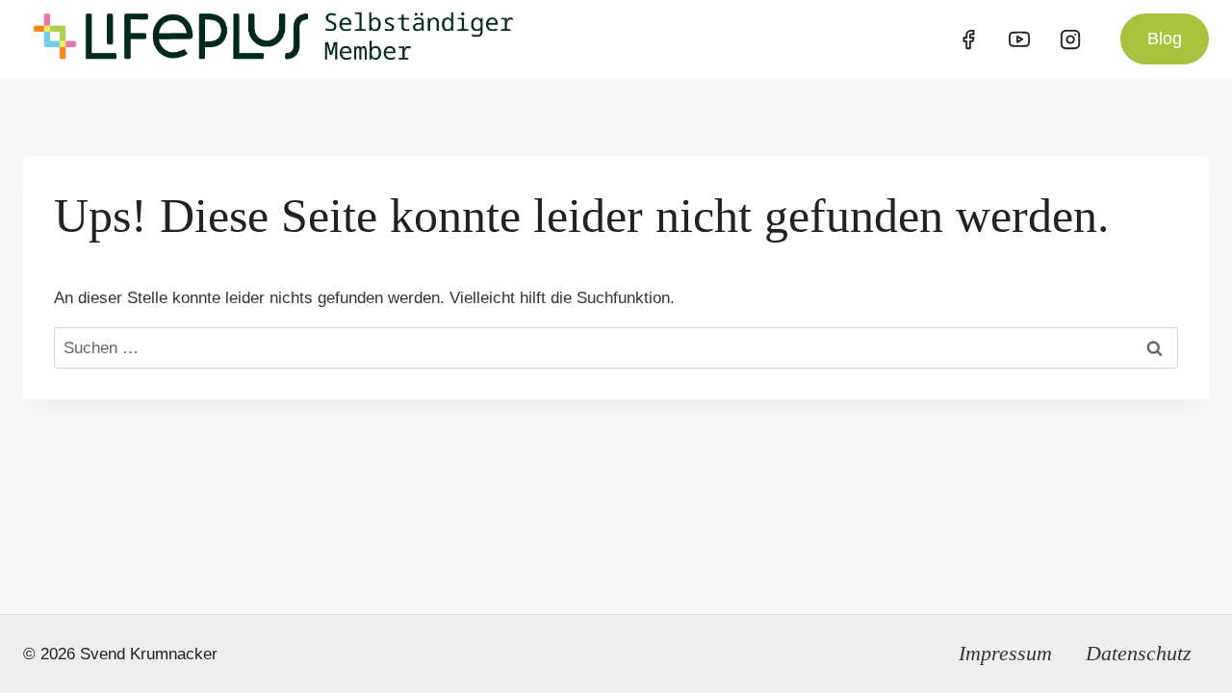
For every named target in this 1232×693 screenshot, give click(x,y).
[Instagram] (1070, 39)
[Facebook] (968, 39)
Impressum (1005, 653)
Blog (1164, 38)
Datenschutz (1139, 653)
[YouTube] (1019, 39)
